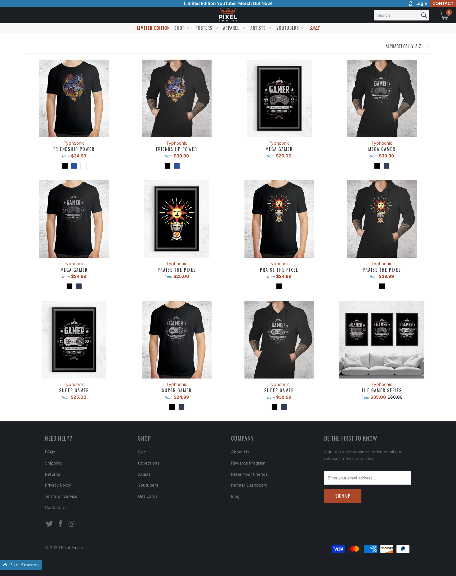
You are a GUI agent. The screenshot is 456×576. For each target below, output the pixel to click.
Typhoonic (74, 143)
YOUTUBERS (288, 28)
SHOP (180, 28)
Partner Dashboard (249, 485)
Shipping (53, 462)
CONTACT (443, 3)
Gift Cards (148, 496)
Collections (148, 462)
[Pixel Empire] (228, 15)
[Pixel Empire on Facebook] (60, 524)
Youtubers (148, 485)
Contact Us (56, 507)
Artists (144, 474)
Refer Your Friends (249, 474)
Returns (52, 474)
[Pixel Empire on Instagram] (71, 524)
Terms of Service (61, 496)
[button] (21, 565)
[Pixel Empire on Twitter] (49, 524)
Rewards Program (248, 462)
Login (421, 3)
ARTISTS (258, 28)
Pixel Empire (73, 547)
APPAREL (232, 28)
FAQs (50, 451)
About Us (240, 451)
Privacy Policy (58, 485)
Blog (235, 496)
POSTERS (204, 28)
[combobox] (401, 15)
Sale (142, 451)
